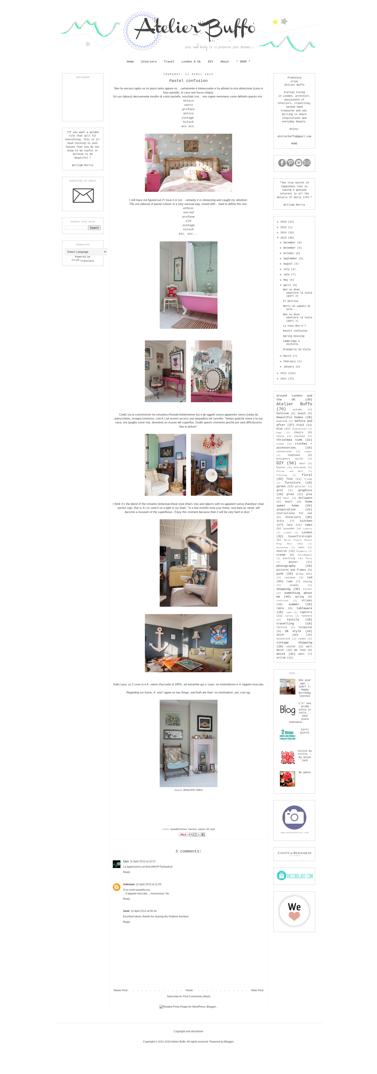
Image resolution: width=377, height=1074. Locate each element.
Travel (169, 61)
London (307, 532)
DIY (210, 61)
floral (307, 475)
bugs (279, 432)
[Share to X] (199, 834)
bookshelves (299, 429)
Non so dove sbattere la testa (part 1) (297, 317)
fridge (308, 479)
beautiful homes (178, 829)
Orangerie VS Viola (296, 349)
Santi (126, 911)
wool (301, 654)
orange (281, 554)
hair (286, 498)
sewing (307, 581)
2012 (284, 373)
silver (307, 589)
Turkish (281, 627)
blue (279, 428)
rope (289, 581)
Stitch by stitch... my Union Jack (305, 756)
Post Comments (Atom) (196, 996)
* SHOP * (243, 61)
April (288, 285)
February (290, 361)
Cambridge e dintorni (291, 343)
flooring (281, 475)
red (309, 577)
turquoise (305, 627)
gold (279, 490)
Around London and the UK (294, 397)
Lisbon (287, 533)
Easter (281, 467)
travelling (285, 623)
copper (308, 451)
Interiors (149, 61)
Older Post (257, 990)
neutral (281, 551)
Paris (309, 558)
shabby (294, 585)
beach (301, 413)
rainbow (289, 577)
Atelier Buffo (294, 404)
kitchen (306, 521)
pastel (201, 829)
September (291, 258)
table (280, 608)
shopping (283, 589)
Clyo (126, 861)
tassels (307, 616)
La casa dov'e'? (294, 325)
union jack (287, 634)
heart (289, 501)
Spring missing (293, 336)
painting (289, 558)
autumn (297, 409)
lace (289, 525)
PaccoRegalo (305, 555)
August (288, 263)
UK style (210, 829)
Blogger (228, 1041)
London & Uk (191, 61)
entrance (300, 467)
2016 (284, 221)
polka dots (304, 574)
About (224, 61)
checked (299, 436)
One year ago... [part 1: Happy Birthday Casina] (305, 688)
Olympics (301, 551)
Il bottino (290, 301)
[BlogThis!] (195, 834)
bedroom (281, 421)
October (289, 253)
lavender (289, 528)
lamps (308, 525)
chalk (280, 436)
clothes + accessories (294, 445)
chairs (298, 432)
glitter (300, 486)
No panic (305, 772)
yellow (281, 657)
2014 (284, 232)
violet (291, 646)
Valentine (283, 638)
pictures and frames (291, 570)
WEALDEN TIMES (193, 790)
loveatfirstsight (300, 536)
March (288, 356)
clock (280, 444)
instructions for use (294, 513)
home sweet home (294, 503)
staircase (282, 600)
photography (286, 566)
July (287, 269)
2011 (284, 378)
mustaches (282, 547)
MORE (294, 143)
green (290, 494)
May (286, 280)
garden (281, 486)
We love (300, 650)
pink (279, 573)
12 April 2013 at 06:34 (144, 911)
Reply (126, 872)
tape (288, 612)
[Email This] (190, 834)
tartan (289, 616)
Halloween (305, 498)
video (302, 638)
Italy (280, 521)
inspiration (286, 509)
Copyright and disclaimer (188, 1031)
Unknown (129, 884)
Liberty (307, 529)
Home (130, 61)
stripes (307, 600)
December (290, 242)
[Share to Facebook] (203, 834)
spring (299, 596)
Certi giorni (304, 731)
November (290, 247)
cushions (294, 455)
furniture (292, 482)
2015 (284, 227)
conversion (284, 451)
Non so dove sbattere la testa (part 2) (297, 293)
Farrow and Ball (289, 471)
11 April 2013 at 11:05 (148, 884)
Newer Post (120, 990)
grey (309, 494)
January (289, 366)
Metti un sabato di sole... (296, 308)
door (302, 463)
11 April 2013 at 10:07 (143, 861)
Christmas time (289, 440)
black (300, 425)
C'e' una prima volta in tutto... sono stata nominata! (300, 713)
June (287, 274)
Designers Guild (289, 458)
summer (294, 604)
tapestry (306, 612)
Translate (87, 261)
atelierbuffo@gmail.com (294, 136)
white (280, 654)
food (289, 479)
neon (301, 547)
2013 (284, 237)
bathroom (282, 413)
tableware (304, 608)
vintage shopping (294, 642)
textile (293, 619)
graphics (305, 490)
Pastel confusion (295, 331)
